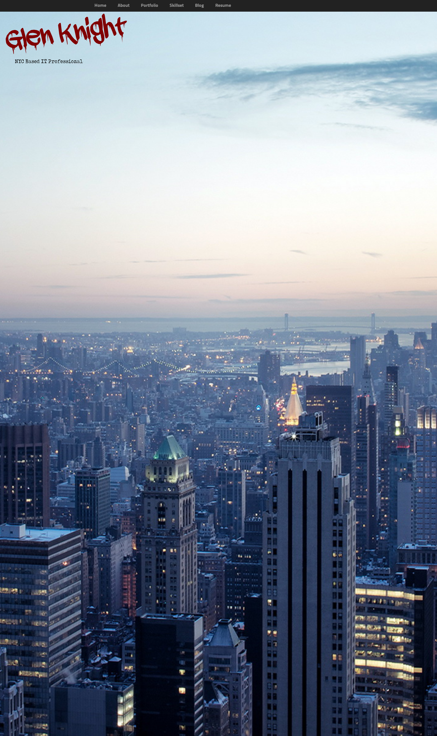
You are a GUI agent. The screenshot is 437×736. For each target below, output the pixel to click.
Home (100, 5)
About (124, 5)
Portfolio (149, 5)
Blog (199, 5)
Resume (223, 5)
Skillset (177, 5)
